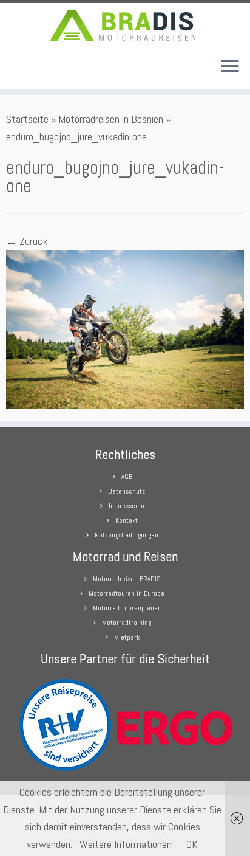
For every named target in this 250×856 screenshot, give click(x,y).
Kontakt (126, 520)
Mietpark (127, 637)
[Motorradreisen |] (125, 26)
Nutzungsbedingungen (126, 535)
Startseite (27, 119)
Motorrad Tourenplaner (126, 608)
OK (192, 844)
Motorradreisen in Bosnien (110, 119)
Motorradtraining (126, 622)
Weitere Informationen (125, 844)
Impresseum (126, 506)
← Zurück (27, 241)
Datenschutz (126, 491)
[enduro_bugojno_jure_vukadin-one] (125, 329)
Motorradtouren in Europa (126, 593)
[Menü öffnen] (230, 67)
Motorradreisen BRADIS (126, 579)
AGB (126, 476)
